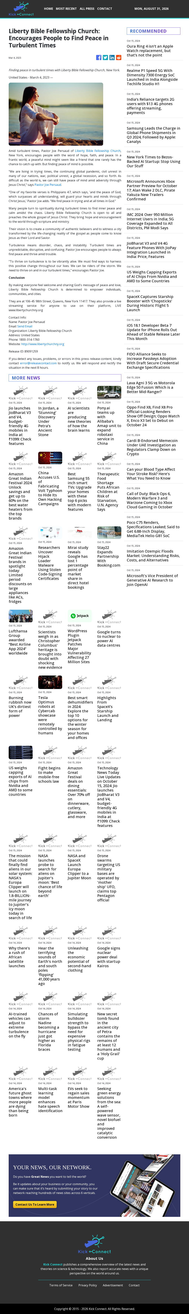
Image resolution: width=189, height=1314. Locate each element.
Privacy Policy (87, 1285)
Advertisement (113, 1285)
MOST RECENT (66, 9)
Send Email (24, 326)
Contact (134, 1285)
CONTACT (104, 9)
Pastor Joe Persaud (48, 185)
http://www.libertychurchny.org (42, 344)
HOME (48, 9)
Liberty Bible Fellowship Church (98, 151)
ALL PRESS (87, 9)
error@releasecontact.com (38, 363)
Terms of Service (61, 1285)
